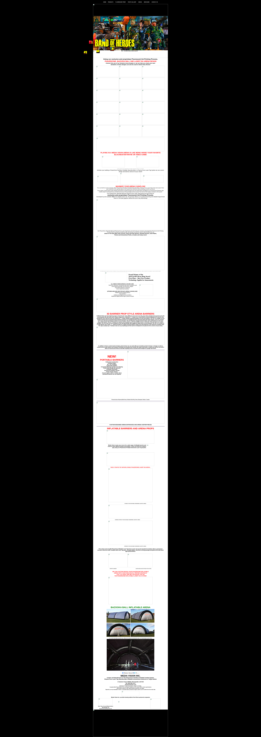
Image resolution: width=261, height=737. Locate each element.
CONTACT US (155, 2)
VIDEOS (140, 2)
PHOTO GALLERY (132, 2)
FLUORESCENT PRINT (120, 2)
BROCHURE (146, 2)
